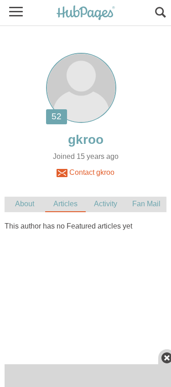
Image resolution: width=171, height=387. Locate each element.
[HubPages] (85, 13)
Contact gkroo (90, 172)
